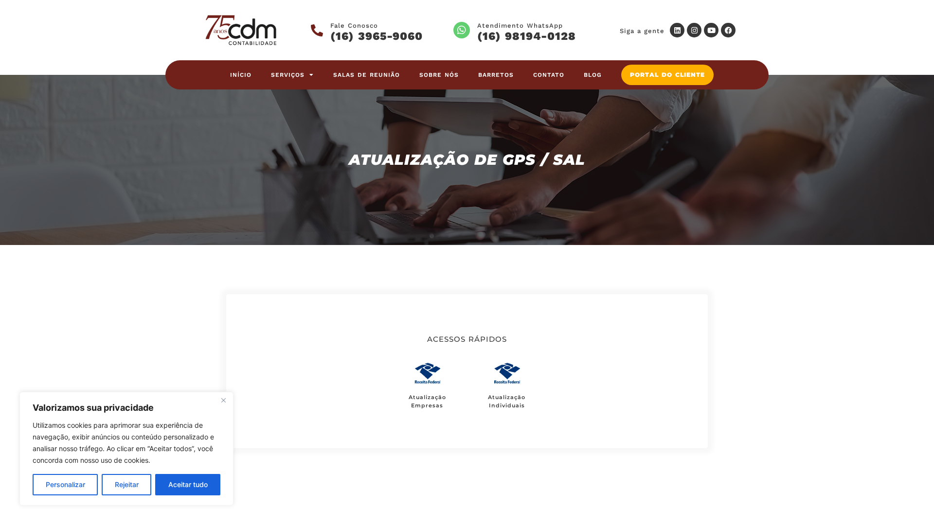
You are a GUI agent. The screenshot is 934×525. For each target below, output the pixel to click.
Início (240, 74)
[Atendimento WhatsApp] (461, 30)
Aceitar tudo (188, 484)
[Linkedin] (677, 30)
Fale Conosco (354, 25)
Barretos (496, 74)
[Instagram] (694, 30)
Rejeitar (127, 484)
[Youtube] (711, 30)
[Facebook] (728, 30)
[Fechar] (223, 400)
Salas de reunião (366, 74)
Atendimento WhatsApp (520, 25)
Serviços (288, 74)
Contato (548, 74)
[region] (126, 449)
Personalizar (65, 484)
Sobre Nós (439, 74)
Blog (593, 74)
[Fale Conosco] (317, 30)
